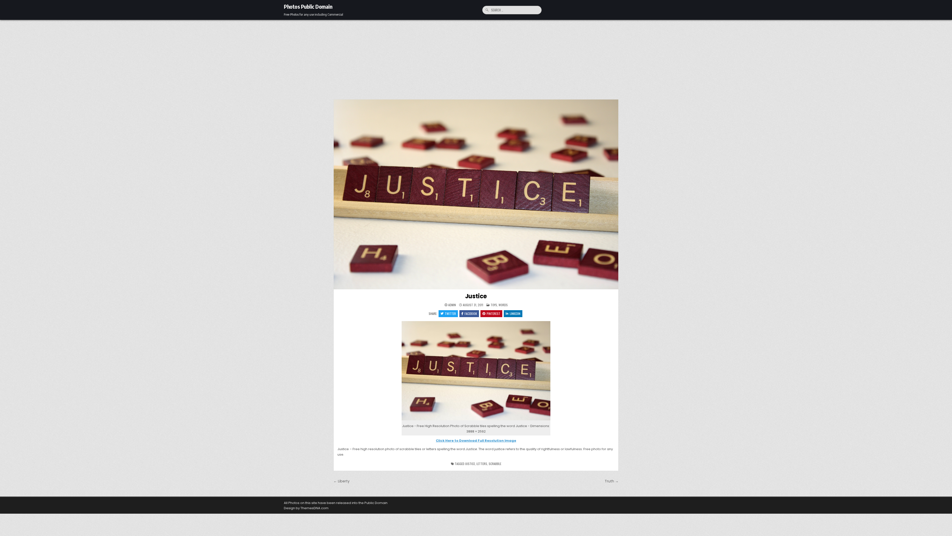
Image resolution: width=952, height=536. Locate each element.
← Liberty (341, 481)
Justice (476, 296)
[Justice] (476, 420)
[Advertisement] (476, 57)
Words (503, 305)
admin (452, 304)
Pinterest (493, 313)
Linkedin (515, 313)
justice (470, 464)
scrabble (495, 464)
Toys (494, 305)
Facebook (471, 313)
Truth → (612, 481)
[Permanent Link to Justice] (476, 194)
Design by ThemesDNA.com (306, 508)
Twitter (450, 313)
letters (481, 464)
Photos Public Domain (308, 6)
